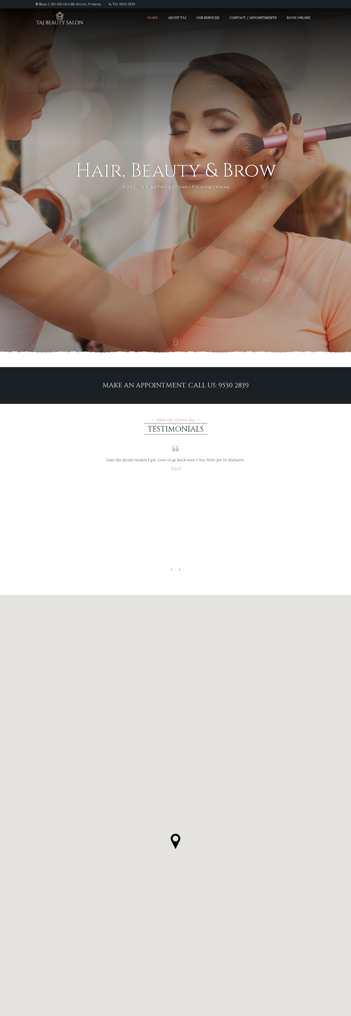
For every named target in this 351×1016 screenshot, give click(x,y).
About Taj (177, 18)
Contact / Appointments (253, 18)
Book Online (298, 18)
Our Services (207, 18)
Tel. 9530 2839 (124, 4)
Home (152, 18)
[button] (171, 569)
